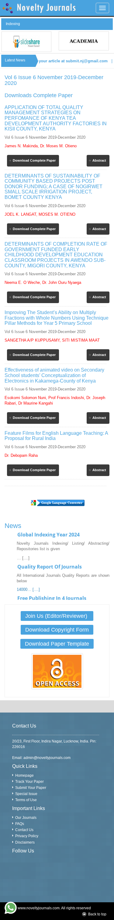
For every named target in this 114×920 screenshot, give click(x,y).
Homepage (24, 775)
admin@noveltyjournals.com (47, 758)
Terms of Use (26, 800)
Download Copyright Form (57, 630)
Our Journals (25, 818)
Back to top (97, 914)
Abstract (99, 160)
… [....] (23, 554)
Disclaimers (25, 842)
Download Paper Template (57, 644)
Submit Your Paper (30, 788)
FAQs (19, 824)
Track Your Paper (29, 781)
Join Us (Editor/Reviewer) (57, 616)
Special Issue (26, 794)
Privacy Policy (26, 836)
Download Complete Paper (34, 160)
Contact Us (24, 830)
